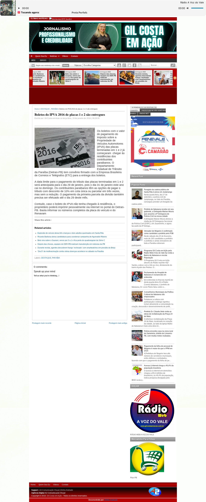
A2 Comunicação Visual (49, 490)
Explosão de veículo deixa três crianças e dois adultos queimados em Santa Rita (71, 233)
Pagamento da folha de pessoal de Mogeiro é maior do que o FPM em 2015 (158, 348)
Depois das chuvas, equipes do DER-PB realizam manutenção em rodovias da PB (93, 77)
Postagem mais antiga (118, 323)
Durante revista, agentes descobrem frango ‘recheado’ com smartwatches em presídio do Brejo (128, 78)
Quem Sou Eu (41, 56)
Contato (74, 56)
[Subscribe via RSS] (139, 65)
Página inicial (80, 323)
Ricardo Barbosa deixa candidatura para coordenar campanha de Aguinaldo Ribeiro (72, 237)
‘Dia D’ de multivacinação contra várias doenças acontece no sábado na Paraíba (162, 78)
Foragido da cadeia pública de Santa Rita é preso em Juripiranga (158, 191)
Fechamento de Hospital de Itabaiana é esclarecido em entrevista (155, 274)
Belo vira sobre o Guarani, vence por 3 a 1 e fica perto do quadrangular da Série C (58, 77)
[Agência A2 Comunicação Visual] (158, 496)
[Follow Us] (129, 65)
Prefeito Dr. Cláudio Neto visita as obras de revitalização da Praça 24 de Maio (158, 313)
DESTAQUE (45, 109)
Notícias (53, 56)
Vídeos (65, 56)
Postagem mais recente (41, 323)
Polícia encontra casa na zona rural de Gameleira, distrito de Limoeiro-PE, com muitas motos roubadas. (158, 333)
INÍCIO (33, 60)
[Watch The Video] (119, 65)
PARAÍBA (54, 109)
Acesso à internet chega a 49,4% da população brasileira (159, 367)
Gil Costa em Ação (54, 496)
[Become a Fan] (134, 65)
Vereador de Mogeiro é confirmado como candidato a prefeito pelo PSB (158, 232)
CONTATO (43, 60)
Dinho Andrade (67, 490)
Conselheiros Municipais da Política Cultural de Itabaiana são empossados (158, 294)
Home (37, 109)
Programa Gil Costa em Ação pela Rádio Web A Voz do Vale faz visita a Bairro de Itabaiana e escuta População (159, 254)
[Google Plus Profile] (124, 65)
